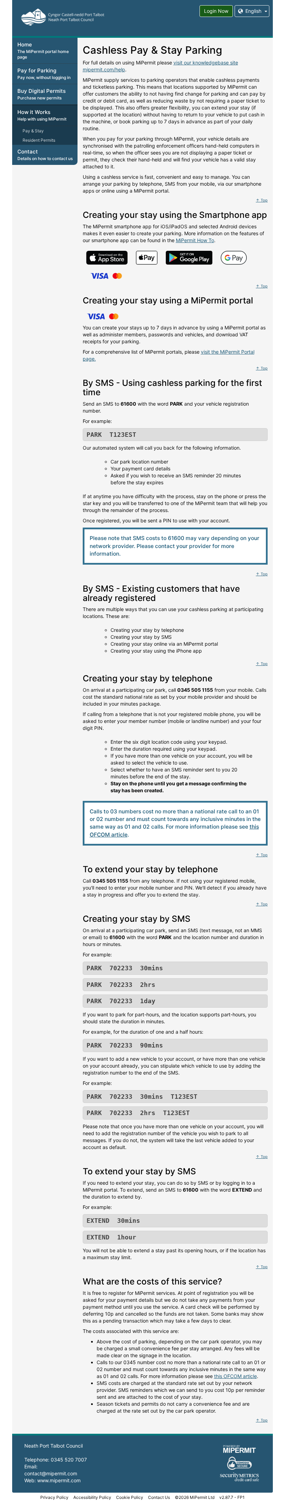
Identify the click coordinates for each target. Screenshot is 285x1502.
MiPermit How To (195, 240)
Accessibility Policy (92, 1497)
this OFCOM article (235, 1376)
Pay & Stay (33, 130)
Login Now (216, 11)
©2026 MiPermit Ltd (194, 1497)
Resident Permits (39, 140)
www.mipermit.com (59, 1480)
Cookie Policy (129, 1497)
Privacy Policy (54, 1497)
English (253, 11)
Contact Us (159, 1497)
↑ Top (262, 200)
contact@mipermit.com (50, 1473)
